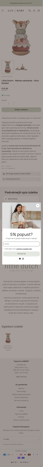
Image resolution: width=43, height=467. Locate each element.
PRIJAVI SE (21, 254)
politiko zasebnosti (24, 249)
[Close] (38, 206)
